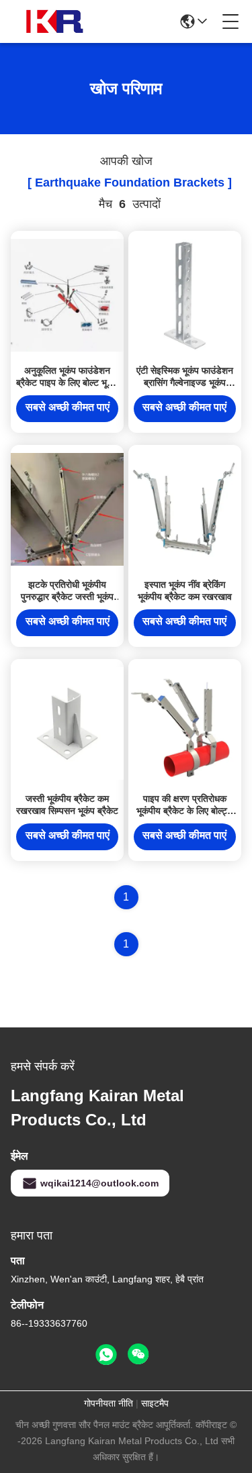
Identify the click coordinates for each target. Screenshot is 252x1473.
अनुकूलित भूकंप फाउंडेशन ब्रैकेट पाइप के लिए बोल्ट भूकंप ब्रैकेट (67, 382)
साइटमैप (155, 1403)
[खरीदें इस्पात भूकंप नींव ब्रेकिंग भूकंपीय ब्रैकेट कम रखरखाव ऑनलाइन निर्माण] (184, 508)
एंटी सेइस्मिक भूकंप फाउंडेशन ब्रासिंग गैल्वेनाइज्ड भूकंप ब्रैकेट (184, 382)
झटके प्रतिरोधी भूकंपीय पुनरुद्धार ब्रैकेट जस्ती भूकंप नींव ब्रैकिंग (67, 596)
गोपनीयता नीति (108, 1403)
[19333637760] (106, 1355)
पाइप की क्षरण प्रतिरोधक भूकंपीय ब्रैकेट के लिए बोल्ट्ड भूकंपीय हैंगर (184, 810)
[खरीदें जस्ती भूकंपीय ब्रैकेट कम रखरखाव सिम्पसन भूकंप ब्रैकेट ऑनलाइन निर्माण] (67, 722)
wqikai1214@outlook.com (99, 1183)
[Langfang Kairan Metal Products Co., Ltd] (56, 21)
